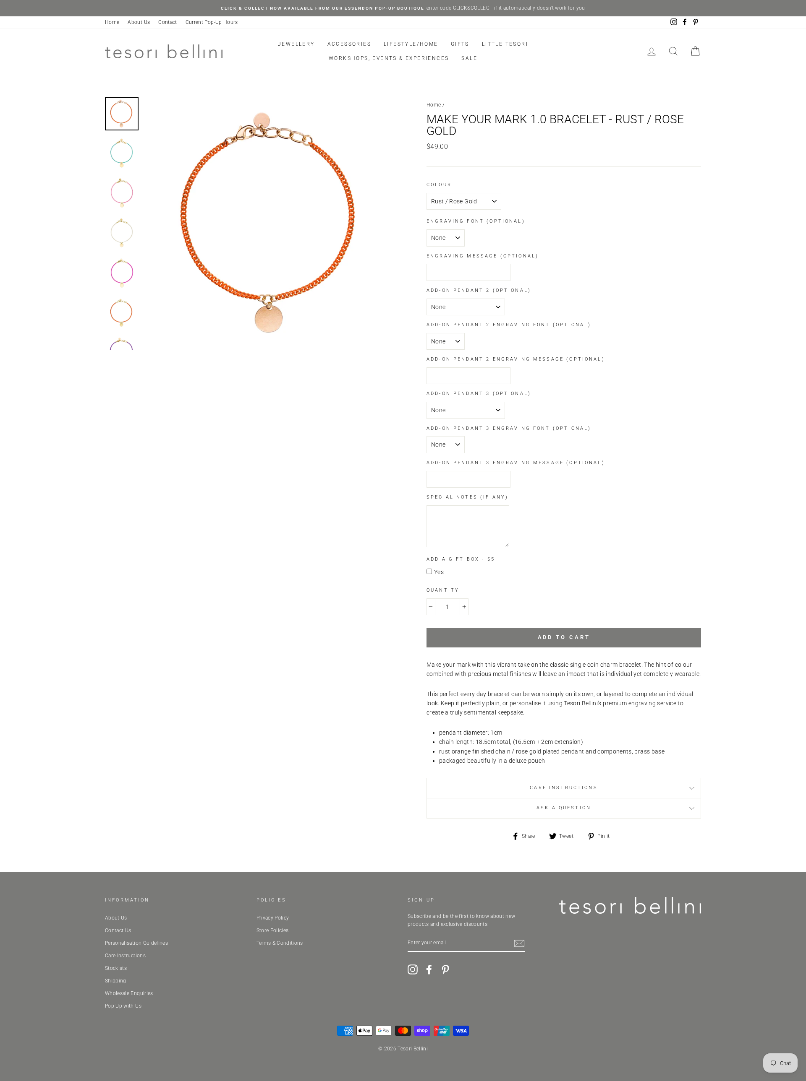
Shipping (115, 981)
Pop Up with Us (123, 1006)
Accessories (349, 44)
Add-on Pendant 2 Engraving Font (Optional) (509, 324)
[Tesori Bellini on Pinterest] (445, 969)
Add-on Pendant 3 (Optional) (479, 393)
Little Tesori (505, 44)
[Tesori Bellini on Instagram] (413, 969)
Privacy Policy (272, 918)
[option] (403, 8)
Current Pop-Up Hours (212, 22)
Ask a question (563, 808)
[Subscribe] (519, 943)
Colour (439, 184)
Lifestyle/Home (411, 44)
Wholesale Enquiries (129, 993)
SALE (469, 58)
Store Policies (272, 930)
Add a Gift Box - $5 (461, 559)
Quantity (443, 590)
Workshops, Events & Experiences (389, 58)
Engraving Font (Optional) (476, 221)
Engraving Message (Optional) (483, 256)
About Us (139, 22)
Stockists (116, 968)
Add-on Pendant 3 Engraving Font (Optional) (509, 428)
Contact (167, 22)
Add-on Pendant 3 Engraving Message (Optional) (516, 462)
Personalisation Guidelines (136, 943)
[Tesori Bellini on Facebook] (429, 969)
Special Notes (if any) (467, 497)
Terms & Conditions (279, 943)
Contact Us (118, 930)
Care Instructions (564, 787)
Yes (439, 572)
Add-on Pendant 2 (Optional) (479, 290)
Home (112, 22)
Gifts (460, 44)
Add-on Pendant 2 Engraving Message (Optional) (516, 359)
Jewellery (296, 44)
